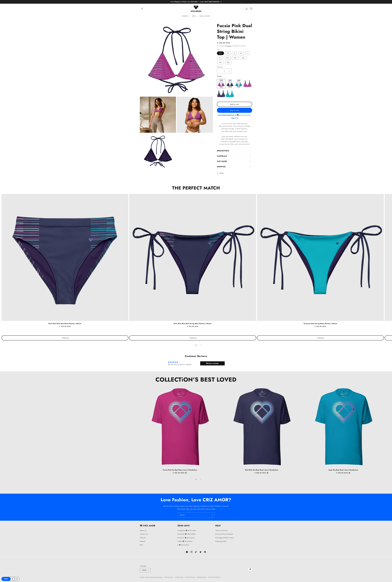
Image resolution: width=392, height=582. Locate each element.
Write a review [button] (212, 363)
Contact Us (144, 534)
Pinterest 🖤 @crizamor (186, 538)
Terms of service (190, 577)
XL (220, 58)
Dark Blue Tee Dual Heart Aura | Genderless (261, 470)
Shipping (228, 46)
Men (141, 545)
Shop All (143, 538)
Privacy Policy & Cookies (224, 534)
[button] (142, 8)
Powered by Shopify (156, 577)
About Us (143, 530)
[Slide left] (191, 345)
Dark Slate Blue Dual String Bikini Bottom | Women (193, 323)
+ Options (65, 338)
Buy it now (234, 110)
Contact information (214, 577)
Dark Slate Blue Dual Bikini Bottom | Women (64, 323)
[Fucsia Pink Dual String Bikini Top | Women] (221, 83)
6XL (228, 62)
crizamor (147, 577)
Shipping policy (201, 577)
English (144, 570)
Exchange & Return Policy (224, 538)
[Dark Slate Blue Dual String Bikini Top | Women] (230, 83)
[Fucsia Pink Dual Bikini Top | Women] (247, 83)
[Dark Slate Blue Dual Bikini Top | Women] (221, 93)
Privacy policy (179, 577)
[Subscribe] (212, 515)
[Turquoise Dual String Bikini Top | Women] (239, 83)
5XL (220, 62)
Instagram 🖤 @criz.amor (187, 530)
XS (228, 53)
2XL (227, 58)
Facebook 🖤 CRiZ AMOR (186, 534)
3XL (235, 58)
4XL (243, 58)
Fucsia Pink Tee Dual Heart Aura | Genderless (180, 470)
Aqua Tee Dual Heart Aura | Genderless (343, 470)
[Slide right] (200, 345)
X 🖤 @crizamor (183, 545)
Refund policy (168, 577)
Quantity (220, 67)
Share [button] (221, 173)
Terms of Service (221, 530)
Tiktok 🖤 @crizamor (185, 541)
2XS (220, 53)
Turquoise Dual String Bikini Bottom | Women (320, 323)
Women (142, 541)
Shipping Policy (221, 541)
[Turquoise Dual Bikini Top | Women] (230, 93)
